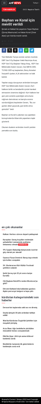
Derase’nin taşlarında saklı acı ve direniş (20, 307)
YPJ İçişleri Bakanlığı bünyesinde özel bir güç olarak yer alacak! (20, 251)
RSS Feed (26, 399)
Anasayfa (5, 399)
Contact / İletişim (16, 399)
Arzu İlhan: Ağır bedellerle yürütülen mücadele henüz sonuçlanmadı (18, 329)
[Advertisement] (20, 155)
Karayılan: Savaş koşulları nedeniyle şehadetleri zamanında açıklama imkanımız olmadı (18, 242)
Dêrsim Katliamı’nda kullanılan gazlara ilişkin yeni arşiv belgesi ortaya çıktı (19, 290)
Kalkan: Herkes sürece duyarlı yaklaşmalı (20, 234)
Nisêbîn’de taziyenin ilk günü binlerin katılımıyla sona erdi (18, 345)
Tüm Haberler (9, 9)
